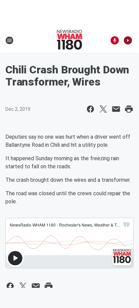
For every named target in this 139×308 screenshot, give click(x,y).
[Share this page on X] (103, 109)
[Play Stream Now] (128, 40)
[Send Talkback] (115, 40)
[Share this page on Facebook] (90, 109)
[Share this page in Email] (116, 109)
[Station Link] (69, 40)
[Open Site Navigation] (9, 40)
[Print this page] (129, 109)
